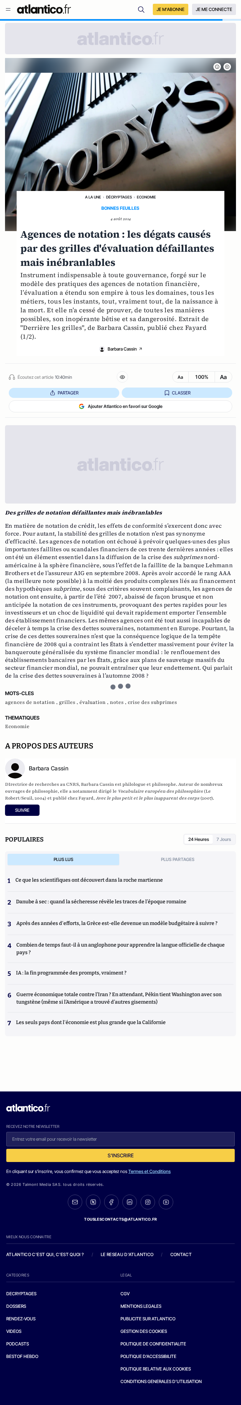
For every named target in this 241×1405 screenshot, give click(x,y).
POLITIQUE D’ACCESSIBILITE (148, 1356)
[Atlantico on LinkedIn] (129, 1202)
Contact (181, 1254)
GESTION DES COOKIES (143, 1331)
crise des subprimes (152, 702)
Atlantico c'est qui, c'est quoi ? (45, 1254)
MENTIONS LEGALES (140, 1306)
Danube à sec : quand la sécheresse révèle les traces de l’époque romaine (101, 902)
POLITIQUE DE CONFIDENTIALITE (153, 1343)
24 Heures (198, 839)
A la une (93, 197)
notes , (119, 702)
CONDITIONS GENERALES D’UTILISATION (161, 1381)
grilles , (69, 702)
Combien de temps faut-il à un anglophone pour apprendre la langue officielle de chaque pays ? (120, 948)
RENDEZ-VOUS (20, 1318)
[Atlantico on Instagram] (148, 1202)
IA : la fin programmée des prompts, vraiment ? (71, 973)
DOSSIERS (16, 1306)
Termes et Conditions (149, 1171)
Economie (146, 197)
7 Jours (224, 839)
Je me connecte (214, 9)
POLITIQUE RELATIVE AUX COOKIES (155, 1368)
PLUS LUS (63, 859)
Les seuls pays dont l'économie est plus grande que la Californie (91, 1022)
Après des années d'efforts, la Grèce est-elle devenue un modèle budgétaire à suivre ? (116, 923)
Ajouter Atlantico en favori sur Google (125, 406)
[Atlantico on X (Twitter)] (93, 1202)
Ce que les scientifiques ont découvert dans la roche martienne (89, 880)
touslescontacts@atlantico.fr (120, 1219)
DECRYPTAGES (21, 1293)
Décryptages (119, 197)
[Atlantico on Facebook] (111, 1202)
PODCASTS (17, 1343)
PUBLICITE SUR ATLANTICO (147, 1318)
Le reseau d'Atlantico (127, 1254)
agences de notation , (32, 702)
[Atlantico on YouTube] (166, 1202)
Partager (68, 392)
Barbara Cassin (122, 348)
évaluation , (94, 702)
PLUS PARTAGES (178, 859)
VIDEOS (13, 1331)
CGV (125, 1293)
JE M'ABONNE (171, 9)
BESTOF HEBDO (22, 1356)
